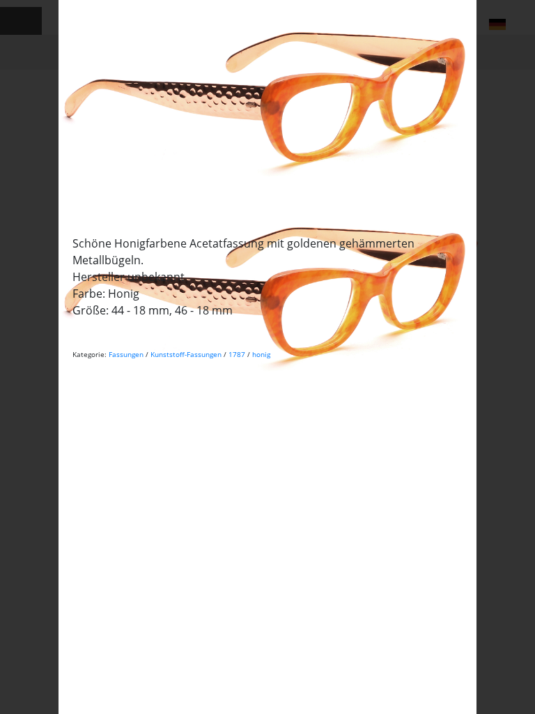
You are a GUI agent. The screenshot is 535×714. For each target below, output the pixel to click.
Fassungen (126, 354)
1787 (236, 354)
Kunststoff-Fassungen (186, 354)
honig (261, 354)
